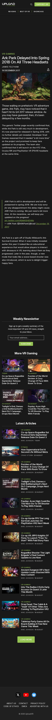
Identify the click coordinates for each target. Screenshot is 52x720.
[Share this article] (48, 69)
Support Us (42, 4)
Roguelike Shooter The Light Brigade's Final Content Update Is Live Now (35, 555)
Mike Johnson (27, 440)
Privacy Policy (38, 703)
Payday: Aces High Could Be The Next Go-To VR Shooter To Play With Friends (39, 410)
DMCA (24, 706)
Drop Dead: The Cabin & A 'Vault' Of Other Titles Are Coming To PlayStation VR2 (35, 606)
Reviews (12, 11)
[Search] (31, 4)
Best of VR (25, 11)
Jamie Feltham (10, 67)
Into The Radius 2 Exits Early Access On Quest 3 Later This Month (35, 589)
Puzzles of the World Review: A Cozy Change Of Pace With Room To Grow (38, 380)
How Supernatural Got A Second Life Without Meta (34, 450)
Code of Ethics (11, 706)
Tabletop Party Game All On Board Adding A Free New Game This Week (35, 624)
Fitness (24, 447)
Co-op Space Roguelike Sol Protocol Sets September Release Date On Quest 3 (13, 380)
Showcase (39, 11)
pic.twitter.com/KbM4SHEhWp (19, 220)
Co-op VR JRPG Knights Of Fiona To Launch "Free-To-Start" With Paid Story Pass (35, 538)
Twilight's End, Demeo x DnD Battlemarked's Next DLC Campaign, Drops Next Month (12, 410)
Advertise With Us (39, 706)
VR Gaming (8, 54)
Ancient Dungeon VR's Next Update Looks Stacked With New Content (35, 572)
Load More (26, 639)
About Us (11, 703)
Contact (23, 703)
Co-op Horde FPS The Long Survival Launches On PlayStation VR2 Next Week (35, 520)
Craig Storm (27, 455)
